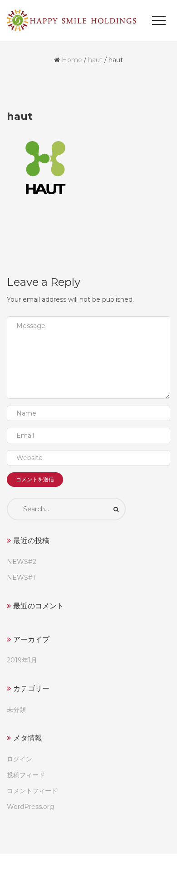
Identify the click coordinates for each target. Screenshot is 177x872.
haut (95, 60)
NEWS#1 (21, 577)
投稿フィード (26, 775)
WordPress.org (30, 807)
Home (72, 60)
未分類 (16, 709)
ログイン (19, 759)
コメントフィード (32, 791)
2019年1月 (22, 660)
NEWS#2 (21, 562)
